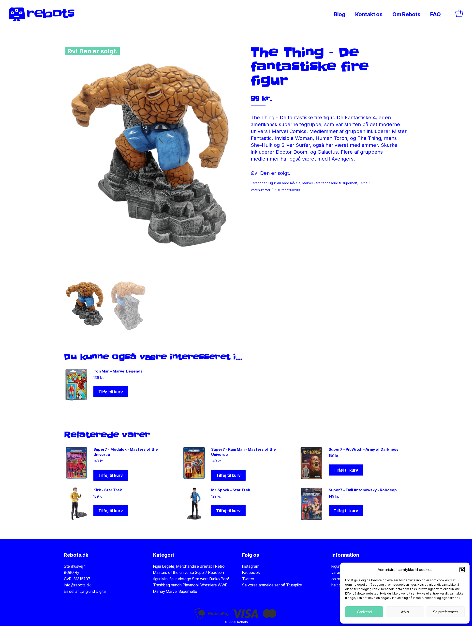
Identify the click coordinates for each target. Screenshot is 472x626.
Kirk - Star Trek (107, 490)
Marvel (171, 591)
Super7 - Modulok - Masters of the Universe (125, 452)
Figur (157, 566)
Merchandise (187, 566)
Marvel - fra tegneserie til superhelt (329, 183)
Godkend (364, 612)
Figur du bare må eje (284, 183)
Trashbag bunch (168, 584)
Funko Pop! (219, 578)
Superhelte (187, 591)
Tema (363, 183)
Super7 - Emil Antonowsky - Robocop (363, 490)
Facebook (251, 572)
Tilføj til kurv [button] (110, 391)
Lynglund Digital (93, 591)
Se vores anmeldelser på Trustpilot (272, 584)
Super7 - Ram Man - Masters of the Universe (243, 452)
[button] (462, 569)
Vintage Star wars (193, 578)
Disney (159, 591)
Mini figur (170, 578)
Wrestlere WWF (213, 584)
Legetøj (168, 566)
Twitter (248, 578)
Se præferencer (445, 612)
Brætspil (207, 566)
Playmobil (191, 584)
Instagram (250, 566)
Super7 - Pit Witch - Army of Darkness (363, 449)
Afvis (405, 612)
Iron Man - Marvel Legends (118, 371)
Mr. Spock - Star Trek (230, 490)
